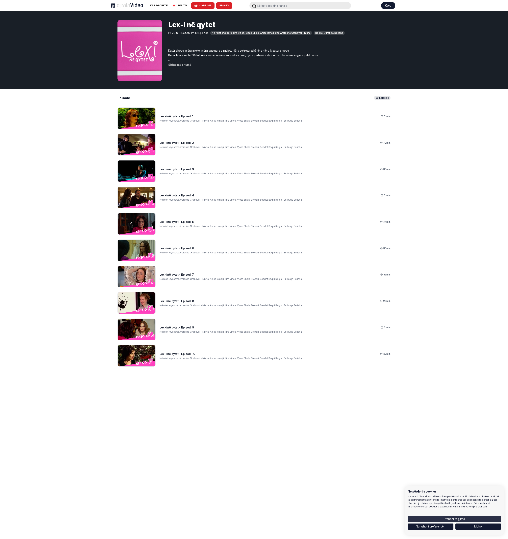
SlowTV (224, 5)
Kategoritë (159, 5)
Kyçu (388, 5)
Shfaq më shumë (179, 64)
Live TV (181, 5)
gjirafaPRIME (202, 5)
